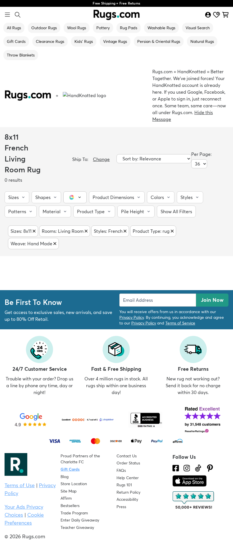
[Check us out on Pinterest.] (210, 468)
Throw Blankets (21, 55)
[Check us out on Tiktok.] (198, 468)
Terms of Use (20, 485)
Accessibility (127, 499)
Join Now (212, 300)
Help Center (127, 477)
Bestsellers (70, 505)
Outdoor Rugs (44, 27)
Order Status (128, 463)
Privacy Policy (131, 317)
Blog (64, 476)
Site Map (69, 491)
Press (121, 506)
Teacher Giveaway (77, 527)
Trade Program (74, 513)
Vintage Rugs (115, 41)
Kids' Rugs (83, 41)
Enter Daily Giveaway (80, 520)
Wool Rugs (76, 27)
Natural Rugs (202, 41)
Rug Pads (128, 27)
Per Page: (201, 154)
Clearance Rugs (50, 41)
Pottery (103, 27)
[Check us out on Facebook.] (175, 468)
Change (101, 159)
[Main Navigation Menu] (7, 15)
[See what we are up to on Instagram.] (187, 468)
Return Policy (128, 492)
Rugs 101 (124, 484)
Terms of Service (180, 323)
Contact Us (126, 455)
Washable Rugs (161, 27)
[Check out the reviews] (193, 500)
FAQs (121, 470)
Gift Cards (16, 41)
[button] (17, 197)
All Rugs (14, 27)
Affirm (66, 498)
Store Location (74, 483)
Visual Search (198, 27)
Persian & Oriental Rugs (158, 41)
